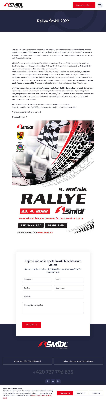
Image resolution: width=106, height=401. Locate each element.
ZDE (74, 107)
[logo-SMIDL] (13, 3)
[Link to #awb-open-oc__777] (100, 5)
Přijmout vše (65, 393)
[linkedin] (58, 381)
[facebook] (47, 381)
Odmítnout (81, 393)
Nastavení (96, 393)
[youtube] (53, 381)
